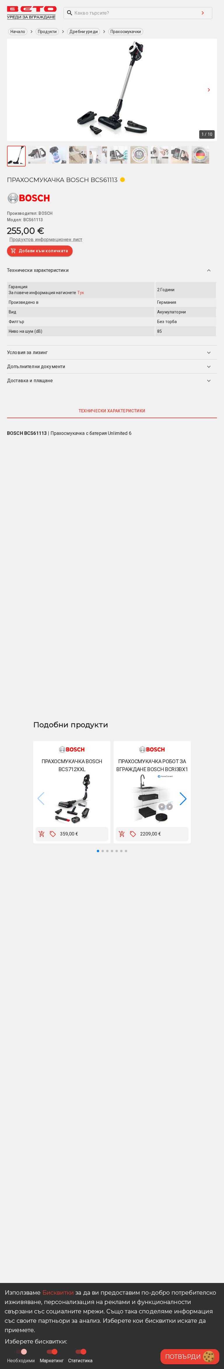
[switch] (54, 1351)
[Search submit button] (202, 13)
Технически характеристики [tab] (112, 411)
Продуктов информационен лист (45, 239)
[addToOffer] (53, 834)
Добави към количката (43, 250)
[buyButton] (42, 834)
